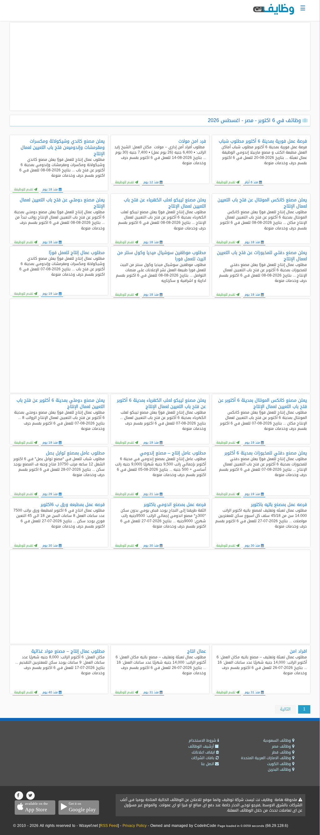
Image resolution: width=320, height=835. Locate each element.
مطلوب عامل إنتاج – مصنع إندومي (173, 453)
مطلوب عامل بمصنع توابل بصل (75, 453)
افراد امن (298, 651)
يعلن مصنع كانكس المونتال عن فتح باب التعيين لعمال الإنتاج (262, 203)
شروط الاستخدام (203, 740)
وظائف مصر (282, 746)
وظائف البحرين (280, 769)
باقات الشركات (203, 757)
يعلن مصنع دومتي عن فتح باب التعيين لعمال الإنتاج (62, 203)
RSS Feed (109, 825)
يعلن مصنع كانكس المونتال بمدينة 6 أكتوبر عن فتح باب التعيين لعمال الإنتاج (262, 403)
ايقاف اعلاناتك (204, 752)
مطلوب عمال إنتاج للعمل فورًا (77, 253)
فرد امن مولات (192, 141)
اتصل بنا (208, 763)
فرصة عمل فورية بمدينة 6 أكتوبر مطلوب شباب (263, 141)
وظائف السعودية (277, 740)
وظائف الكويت (279, 763)
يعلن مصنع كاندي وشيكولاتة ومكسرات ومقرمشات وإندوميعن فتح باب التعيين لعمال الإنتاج (63, 147)
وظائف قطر (282, 752)
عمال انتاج (196, 651)
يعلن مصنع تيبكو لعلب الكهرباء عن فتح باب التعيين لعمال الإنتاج (165, 203)
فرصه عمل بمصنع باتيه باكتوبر (279, 505)
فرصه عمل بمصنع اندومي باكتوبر (175, 505)
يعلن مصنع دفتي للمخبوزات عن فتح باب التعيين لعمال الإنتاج (262, 256)
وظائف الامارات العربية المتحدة (266, 757)
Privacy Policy (134, 825)
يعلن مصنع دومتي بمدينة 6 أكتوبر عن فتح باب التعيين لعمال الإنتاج (61, 403)
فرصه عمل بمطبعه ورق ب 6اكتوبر (73, 505)
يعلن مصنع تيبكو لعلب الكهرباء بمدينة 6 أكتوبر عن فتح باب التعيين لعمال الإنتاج (161, 403)
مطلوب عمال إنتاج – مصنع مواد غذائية (68, 651)
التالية (285, 709)
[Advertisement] (160, 66)
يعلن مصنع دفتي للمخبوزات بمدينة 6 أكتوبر (265, 453)
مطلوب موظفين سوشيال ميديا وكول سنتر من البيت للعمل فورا (161, 256)
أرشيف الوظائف (201, 746)
